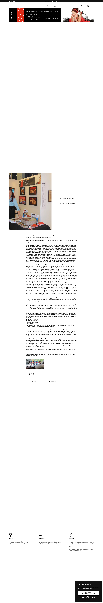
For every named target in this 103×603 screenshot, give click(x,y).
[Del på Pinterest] (34, 374)
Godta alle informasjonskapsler (88, 593)
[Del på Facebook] (29, 374)
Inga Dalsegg (51, 6)
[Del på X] (31, 374)
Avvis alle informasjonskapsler (88, 597)
